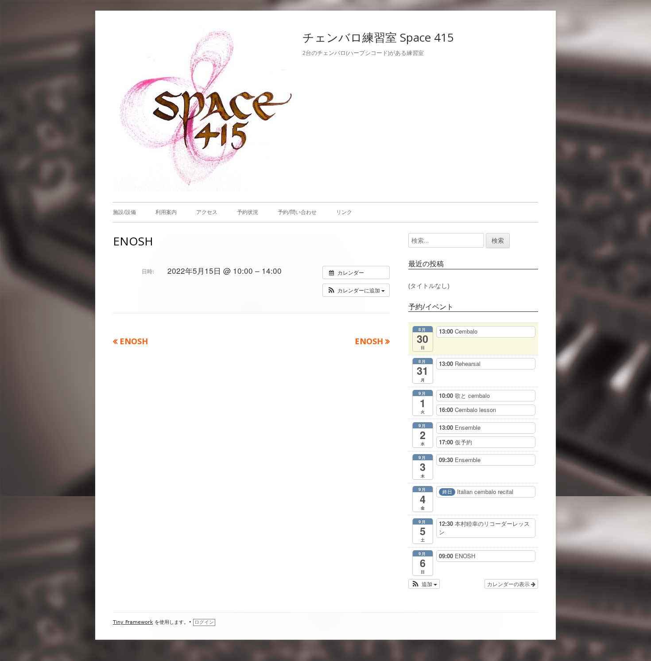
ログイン (204, 622)
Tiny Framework (133, 622)
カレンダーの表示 (509, 583)
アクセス (206, 212)
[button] (356, 290)
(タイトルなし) (429, 285)
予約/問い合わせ (297, 212)
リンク (344, 212)
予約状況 (247, 212)
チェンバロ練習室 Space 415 (378, 37)
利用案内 (166, 212)
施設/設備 (124, 212)
